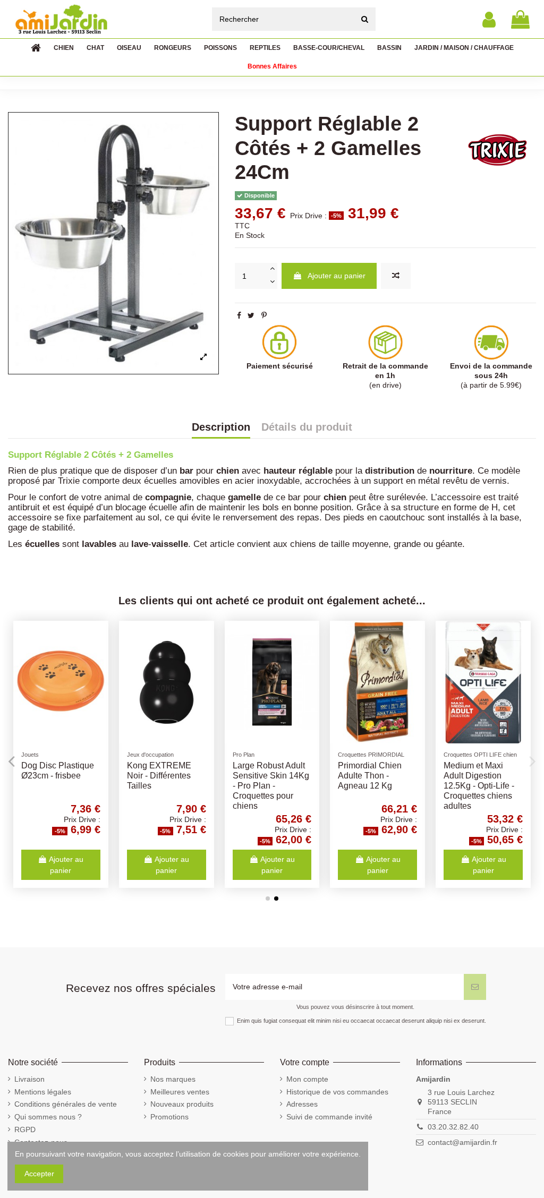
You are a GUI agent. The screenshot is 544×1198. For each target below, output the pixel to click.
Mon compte (307, 1079)
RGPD (25, 1129)
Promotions (169, 1117)
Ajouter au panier (337, 275)
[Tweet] (251, 315)
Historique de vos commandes (337, 1092)
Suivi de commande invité (329, 1117)
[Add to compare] (396, 276)
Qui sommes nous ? (48, 1117)
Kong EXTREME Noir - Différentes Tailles (159, 775)
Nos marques (173, 1079)
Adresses (302, 1104)
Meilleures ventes (179, 1092)
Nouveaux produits (182, 1104)
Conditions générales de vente (65, 1104)
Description (221, 427)
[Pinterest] (264, 315)
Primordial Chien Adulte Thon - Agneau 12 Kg (370, 775)
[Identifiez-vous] (489, 19)
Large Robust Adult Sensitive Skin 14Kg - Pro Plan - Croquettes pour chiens (271, 786)
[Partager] (239, 315)
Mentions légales (42, 1092)
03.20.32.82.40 (453, 1127)
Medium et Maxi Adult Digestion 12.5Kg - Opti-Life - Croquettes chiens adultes (479, 786)
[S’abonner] (475, 987)
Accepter (39, 1173)
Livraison (29, 1079)
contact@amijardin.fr (462, 1142)
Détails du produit (306, 427)
